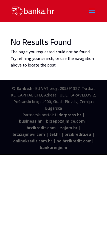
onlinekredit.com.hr (32, 140)
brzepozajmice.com (65, 121)
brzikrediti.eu (77, 134)
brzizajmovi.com (29, 134)
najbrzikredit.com (74, 140)
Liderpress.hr (68, 114)
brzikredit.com (41, 127)
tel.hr (54, 134)
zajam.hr (68, 127)
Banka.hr (25, 88)
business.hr (30, 121)
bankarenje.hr (53, 147)
